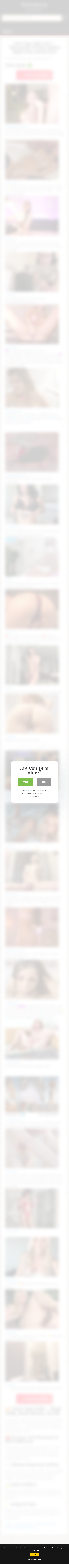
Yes (25, 782)
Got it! (34, 1554)
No (44, 782)
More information (34, 1559)
